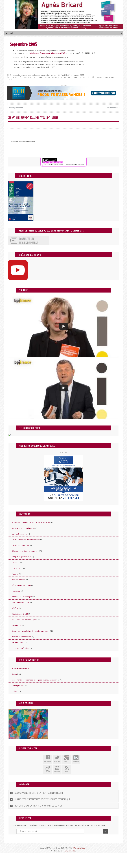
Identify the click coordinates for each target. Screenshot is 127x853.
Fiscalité (15, 574)
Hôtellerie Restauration (21, 585)
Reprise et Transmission (21, 637)
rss (66, 769)
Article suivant (113, 107)
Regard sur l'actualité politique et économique (31, 631)
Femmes (15, 562)
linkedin (76, 759)
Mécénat (15, 608)
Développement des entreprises (25, 551)
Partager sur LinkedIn (81, 77)
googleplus (66, 759)
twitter (57, 759)
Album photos (17, 686)
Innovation (16, 591)
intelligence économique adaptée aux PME (47, 53)
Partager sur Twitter (64, 77)
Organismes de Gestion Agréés (24, 620)
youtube (57, 769)
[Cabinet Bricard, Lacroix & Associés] (63, 478)
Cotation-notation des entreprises (26, 540)
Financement (17, 568)
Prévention (16, 625)
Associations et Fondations (23, 528)
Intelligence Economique (22, 597)
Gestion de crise (18, 580)
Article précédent (15, 107)
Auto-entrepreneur (19, 534)
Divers (14, 674)
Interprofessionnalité (20, 602)
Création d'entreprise (20, 545)
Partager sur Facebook (47, 77)
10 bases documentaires (21, 668)
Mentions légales (80, 848)
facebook (47, 759)
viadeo (47, 769)
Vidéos (14, 691)
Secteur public (17, 642)
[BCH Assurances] (63, 93)
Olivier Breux (70, 850)
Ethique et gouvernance (21, 557)
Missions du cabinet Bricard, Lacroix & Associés (31, 522)
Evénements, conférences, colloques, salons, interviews (33, 75)
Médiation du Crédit (20, 614)
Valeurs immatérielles (20, 648)
